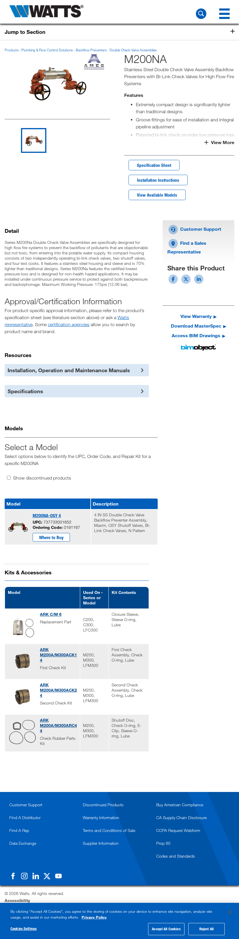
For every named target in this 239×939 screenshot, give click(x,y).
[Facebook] (12, 875)
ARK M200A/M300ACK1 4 (58, 654)
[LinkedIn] (35, 875)
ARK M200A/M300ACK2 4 (58, 690)
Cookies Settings (23, 928)
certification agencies (68, 324)
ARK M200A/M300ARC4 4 (58, 725)
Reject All (206, 928)
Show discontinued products (42, 477)
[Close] (229, 912)
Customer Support (200, 229)
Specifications (25, 391)
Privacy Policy (94, 917)
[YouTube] (58, 875)
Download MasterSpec (196, 325)
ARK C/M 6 (50, 614)
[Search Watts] (201, 13)
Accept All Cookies (166, 928)
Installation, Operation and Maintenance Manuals (69, 370)
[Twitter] (46, 875)
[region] (119, 921)
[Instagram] (24, 875)
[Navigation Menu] (224, 13)
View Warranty (196, 316)
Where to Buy (51, 537)
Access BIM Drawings (196, 335)
